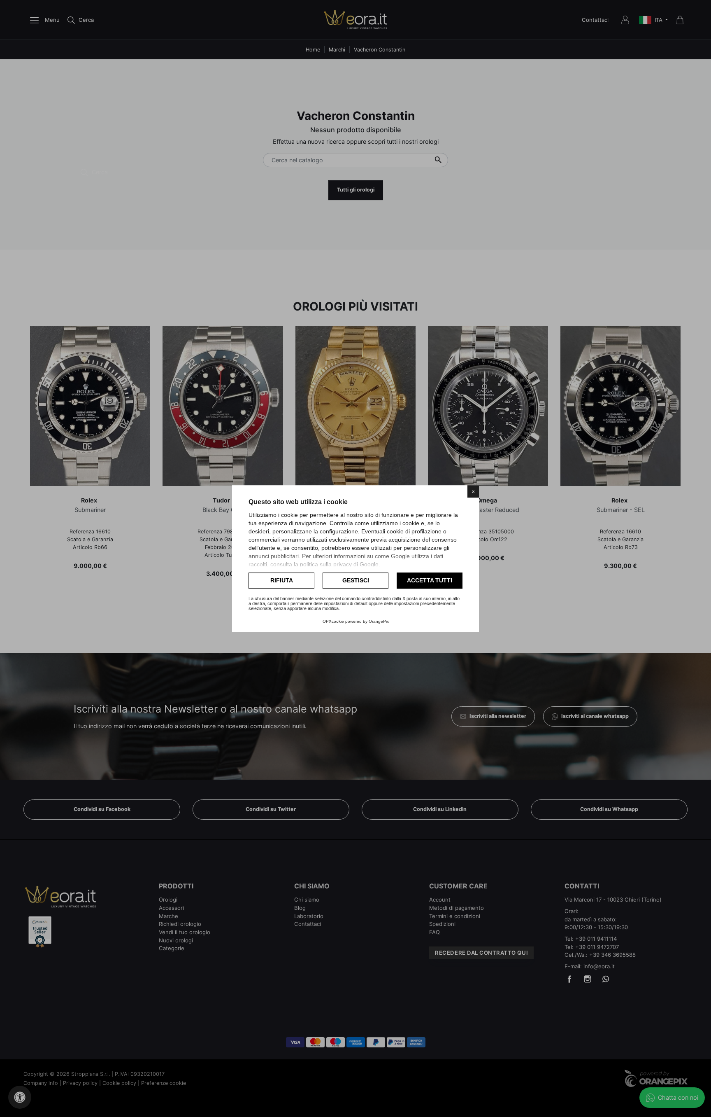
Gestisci (355, 580)
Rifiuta (281, 580)
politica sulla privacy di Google (339, 564)
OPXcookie (333, 621)
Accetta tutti (429, 580)
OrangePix (379, 621)
